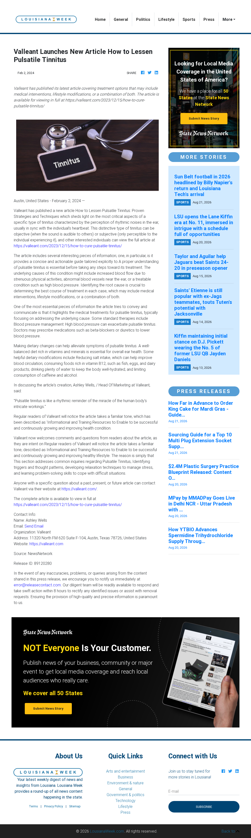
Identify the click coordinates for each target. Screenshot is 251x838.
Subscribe (204, 807)
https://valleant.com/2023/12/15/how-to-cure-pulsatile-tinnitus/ (68, 245)
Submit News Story (204, 118)
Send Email (34, 526)
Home (102, 19)
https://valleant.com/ (79, 488)
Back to (229, 831)
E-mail (173, 791)
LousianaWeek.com (107, 831)
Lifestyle (166, 19)
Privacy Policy (53, 806)
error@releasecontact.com (37, 584)
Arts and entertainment (125, 771)
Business (125, 777)
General (121, 19)
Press (208, 19)
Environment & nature (125, 782)
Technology (125, 800)
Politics (143, 19)
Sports (189, 19)
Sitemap (75, 806)
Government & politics (125, 794)
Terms (33, 806)
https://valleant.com (46, 543)
